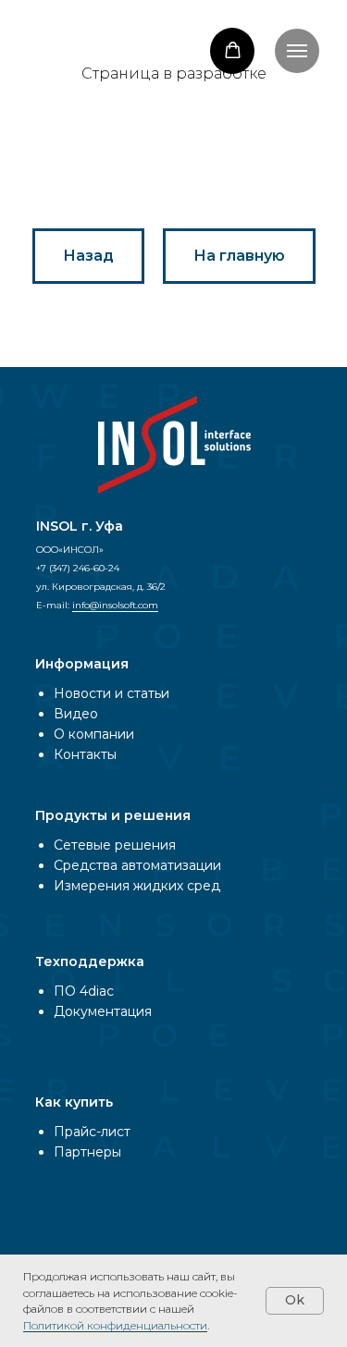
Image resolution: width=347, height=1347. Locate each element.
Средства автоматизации (137, 865)
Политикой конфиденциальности (115, 1325)
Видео (76, 713)
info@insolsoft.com (115, 605)
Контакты (85, 754)
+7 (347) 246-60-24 (77, 568)
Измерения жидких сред (137, 885)
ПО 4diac (84, 991)
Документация (103, 1011)
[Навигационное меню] (297, 50)
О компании (94, 734)
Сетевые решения (115, 845)
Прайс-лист (92, 1131)
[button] (233, 50)
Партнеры (87, 1152)
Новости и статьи (111, 693)
